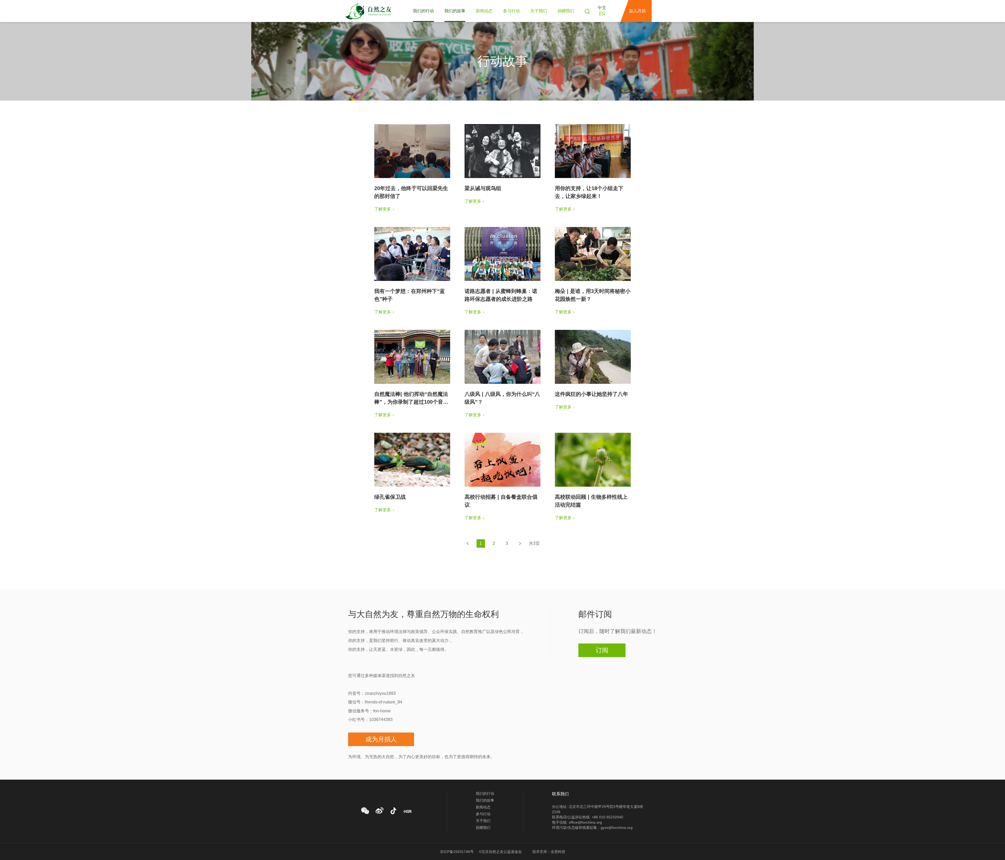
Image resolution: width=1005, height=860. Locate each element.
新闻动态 (484, 11)
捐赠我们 (565, 11)
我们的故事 (454, 11)
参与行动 (511, 11)
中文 (602, 7)
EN (602, 14)
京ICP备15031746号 (457, 852)
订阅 (602, 650)
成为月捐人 (381, 739)
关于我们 (538, 11)
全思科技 (558, 852)
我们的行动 (423, 11)
